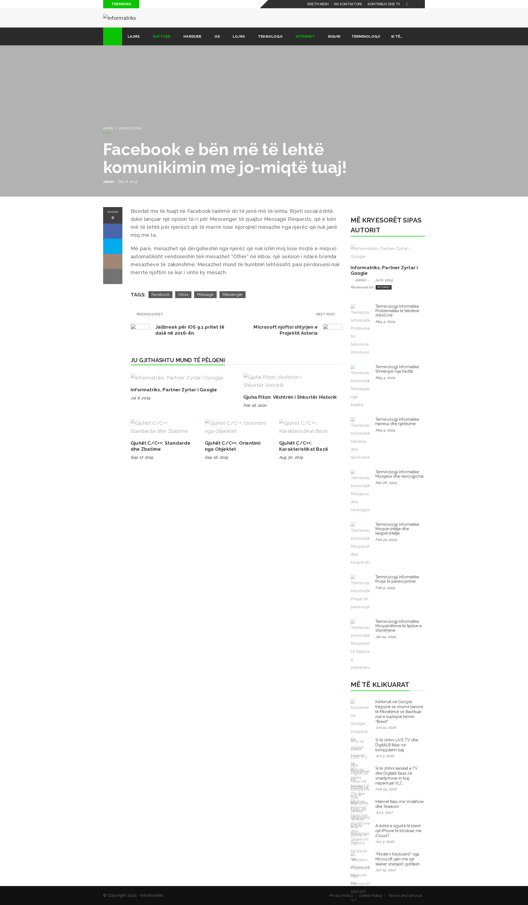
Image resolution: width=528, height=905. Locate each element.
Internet (305, 36)
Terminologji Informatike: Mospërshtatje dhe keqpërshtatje (397, 528)
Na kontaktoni (348, 4)
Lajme (134, 36)
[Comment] (112, 261)
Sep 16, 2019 (216, 457)
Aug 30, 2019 (291, 457)
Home (108, 128)
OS (217, 36)
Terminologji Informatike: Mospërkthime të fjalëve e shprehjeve (398, 625)
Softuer (161, 36)
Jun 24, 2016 (385, 727)
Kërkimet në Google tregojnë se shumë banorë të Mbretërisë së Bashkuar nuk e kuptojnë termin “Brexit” (399, 712)
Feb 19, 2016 (386, 789)
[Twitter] (421, 4)
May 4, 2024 (385, 322)
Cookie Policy (370, 895)
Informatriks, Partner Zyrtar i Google (174, 389)
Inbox (183, 294)
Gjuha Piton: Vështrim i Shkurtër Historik (290, 397)
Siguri (334, 36)
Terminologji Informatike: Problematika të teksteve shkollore (397, 310)
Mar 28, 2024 (386, 483)
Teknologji (270, 36)
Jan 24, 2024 (385, 637)
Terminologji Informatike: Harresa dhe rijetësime (397, 421)
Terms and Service (405, 895)
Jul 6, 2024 (140, 398)
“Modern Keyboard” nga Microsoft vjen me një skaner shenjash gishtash (397, 859)
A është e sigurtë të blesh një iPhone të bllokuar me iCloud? (398, 831)
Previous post (150, 314)
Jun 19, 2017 (385, 870)
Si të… (397, 36)
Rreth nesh (318, 4)
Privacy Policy (341, 895)
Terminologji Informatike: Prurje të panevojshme (397, 579)
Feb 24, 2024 (386, 540)
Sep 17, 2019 (142, 457)
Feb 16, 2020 (254, 405)
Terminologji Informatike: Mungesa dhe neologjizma (399, 474)
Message (205, 294)
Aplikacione (130, 128)
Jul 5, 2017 (384, 812)
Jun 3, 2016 (384, 756)
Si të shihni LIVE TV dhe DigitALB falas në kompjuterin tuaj (396, 745)
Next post (326, 314)
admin (108, 182)
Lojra (239, 36)
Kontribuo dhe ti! (384, 4)
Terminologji (365, 36)
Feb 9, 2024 (385, 588)
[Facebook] (414, 4)
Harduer (192, 36)
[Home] (112, 36)
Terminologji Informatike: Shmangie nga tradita (397, 369)
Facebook (160, 294)
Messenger (232, 294)
